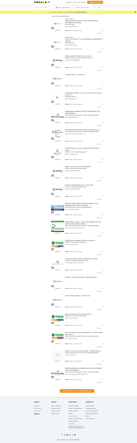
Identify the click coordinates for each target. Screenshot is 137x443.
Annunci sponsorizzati (92, 411)
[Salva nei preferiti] (102, 30)
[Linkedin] (69, 435)
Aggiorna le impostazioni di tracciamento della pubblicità (76, 427)
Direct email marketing (92, 413)
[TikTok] (72, 435)
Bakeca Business (90, 405)
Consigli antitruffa (73, 411)
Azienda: (71, 26)
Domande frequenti (73, 405)
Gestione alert (55, 413)
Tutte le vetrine (90, 418)
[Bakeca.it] (47, 2)
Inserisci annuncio (56, 405)
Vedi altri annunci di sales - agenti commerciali (77, 391)
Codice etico (37, 411)
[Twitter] (67, 435)
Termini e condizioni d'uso (75, 418)
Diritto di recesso (73, 421)
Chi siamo (36, 405)
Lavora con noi (38, 408)
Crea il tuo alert (55, 411)
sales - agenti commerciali (80, 12)
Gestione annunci (56, 408)
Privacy (70, 413)
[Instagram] (64, 435)
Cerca (99, 7)
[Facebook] (62, 435)
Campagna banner (91, 408)
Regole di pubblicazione (74, 408)
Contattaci (71, 423)
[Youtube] (75, 435)
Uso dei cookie (72, 416)
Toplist (87, 416)
